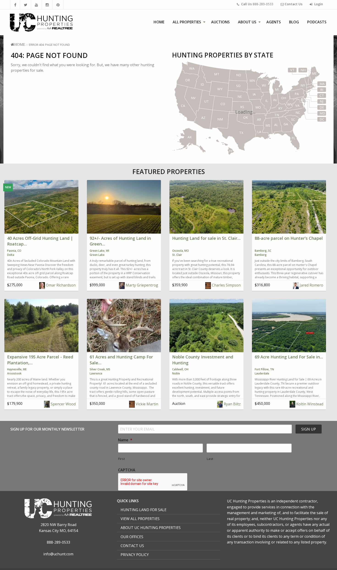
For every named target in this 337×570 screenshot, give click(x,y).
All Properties (187, 22)
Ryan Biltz (232, 403)
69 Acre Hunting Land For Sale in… (289, 357)
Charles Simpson (226, 285)
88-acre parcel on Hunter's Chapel (289, 238)
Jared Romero (311, 285)
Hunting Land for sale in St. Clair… (206, 238)
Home (159, 22)
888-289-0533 (257, 4)
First (121, 459)
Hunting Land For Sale (143, 509)
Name (125, 440)
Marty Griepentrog (141, 285)
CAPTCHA (126, 470)
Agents (273, 22)
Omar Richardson (60, 285)
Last (210, 459)
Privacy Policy (135, 554)
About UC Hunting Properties (151, 527)
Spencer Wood (63, 403)
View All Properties (140, 518)
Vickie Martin (146, 403)
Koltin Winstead (309, 403)
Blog (294, 22)
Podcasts (316, 22)
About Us (247, 22)
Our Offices (132, 536)
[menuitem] (159, 22)
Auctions (220, 22)
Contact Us (132, 545)
